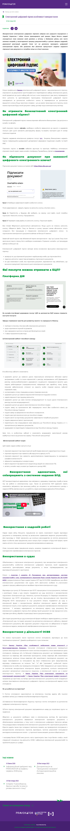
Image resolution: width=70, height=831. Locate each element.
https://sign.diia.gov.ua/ (42, 166)
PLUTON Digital (41, 824)
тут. (41, 138)
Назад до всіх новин (12, 12)
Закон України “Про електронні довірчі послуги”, (47, 676)
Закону (20, 90)
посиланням (59, 151)
